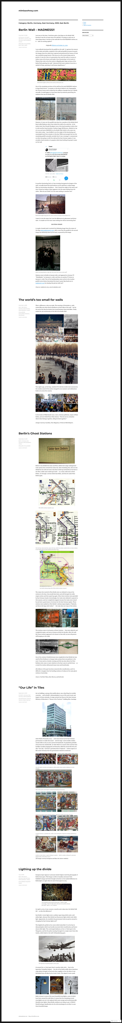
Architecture (21, 37)
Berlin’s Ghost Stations (35, 433)
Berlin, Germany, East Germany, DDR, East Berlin (24, 309)
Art (25, 37)
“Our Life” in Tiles (31, 687)
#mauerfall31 (22, 313)
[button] (45, 108)
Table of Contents (87, 25)
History (28, 310)
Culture (20, 41)
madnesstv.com (40, 283)
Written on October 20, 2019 (60, 45)
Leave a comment (23, 47)
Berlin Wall (21, 45)
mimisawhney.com (28, 10)
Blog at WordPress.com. (34, 1016)
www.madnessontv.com (47, 230)
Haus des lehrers (22, 698)
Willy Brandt (21, 315)
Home (84, 22)
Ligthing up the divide (35, 869)
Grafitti (25, 45)
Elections (27, 313)
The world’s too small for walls (41, 299)
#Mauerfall (21, 43)
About (84, 23)
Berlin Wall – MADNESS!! (37, 29)
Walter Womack (26, 700)
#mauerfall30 (27, 43)
